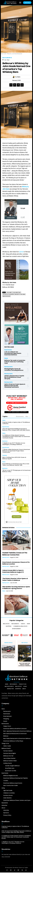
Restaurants (7, 57)
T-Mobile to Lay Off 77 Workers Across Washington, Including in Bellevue (13, 443)
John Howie (9, 292)
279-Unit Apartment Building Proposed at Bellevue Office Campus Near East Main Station (16, 429)
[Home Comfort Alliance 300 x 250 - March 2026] (16, 403)
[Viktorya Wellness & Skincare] (16, 605)
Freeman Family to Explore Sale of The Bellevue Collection (16, 422)
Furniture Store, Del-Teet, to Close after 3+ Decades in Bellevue (8, 656)
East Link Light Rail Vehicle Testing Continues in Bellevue (24, 664)
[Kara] (14, 77)
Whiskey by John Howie (20, 294)
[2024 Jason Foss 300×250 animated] (16, 210)
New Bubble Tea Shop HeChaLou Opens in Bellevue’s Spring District (16, 587)
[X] (14, 85)
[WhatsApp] (22, 85)
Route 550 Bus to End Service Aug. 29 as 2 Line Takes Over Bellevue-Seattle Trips (15, 464)
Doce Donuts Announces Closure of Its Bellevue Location (16, 563)
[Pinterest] (18, 85)
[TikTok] (14, 870)
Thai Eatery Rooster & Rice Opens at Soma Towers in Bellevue (15, 579)
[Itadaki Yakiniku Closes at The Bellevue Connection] (16, 540)
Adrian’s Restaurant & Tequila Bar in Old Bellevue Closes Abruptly (14, 377)
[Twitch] (18, 870)
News (6, 358)
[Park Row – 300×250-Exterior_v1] (16, 270)
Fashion (4, 455)
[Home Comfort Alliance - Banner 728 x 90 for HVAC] (16, 635)
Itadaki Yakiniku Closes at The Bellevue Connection (14, 554)
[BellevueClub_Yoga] (16, 313)
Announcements (20, 416)
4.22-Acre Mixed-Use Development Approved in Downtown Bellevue (12, 353)
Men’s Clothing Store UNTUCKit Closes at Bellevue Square (14, 458)
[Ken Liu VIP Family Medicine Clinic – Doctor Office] (16, 334)
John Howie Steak (16, 292)
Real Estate (8, 349)
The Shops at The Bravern (8, 294)
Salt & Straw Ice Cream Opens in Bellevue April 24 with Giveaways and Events (14, 385)
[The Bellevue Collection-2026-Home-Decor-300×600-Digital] (16, 500)
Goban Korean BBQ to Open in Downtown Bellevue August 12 (13, 571)
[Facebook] (11, 85)
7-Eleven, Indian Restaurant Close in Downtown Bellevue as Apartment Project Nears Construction (16, 451)
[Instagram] (10, 870)
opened (21, 252)
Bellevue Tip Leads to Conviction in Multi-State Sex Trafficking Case (14, 361)
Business (5, 441)
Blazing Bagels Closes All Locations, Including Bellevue (13, 369)
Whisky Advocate (6, 296)
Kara (18, 77)
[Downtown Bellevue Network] (10, 2)
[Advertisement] (16, 889)
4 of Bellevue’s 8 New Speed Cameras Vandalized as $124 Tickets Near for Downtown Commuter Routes (16, 436)
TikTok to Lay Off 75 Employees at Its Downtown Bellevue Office (16, 470)
